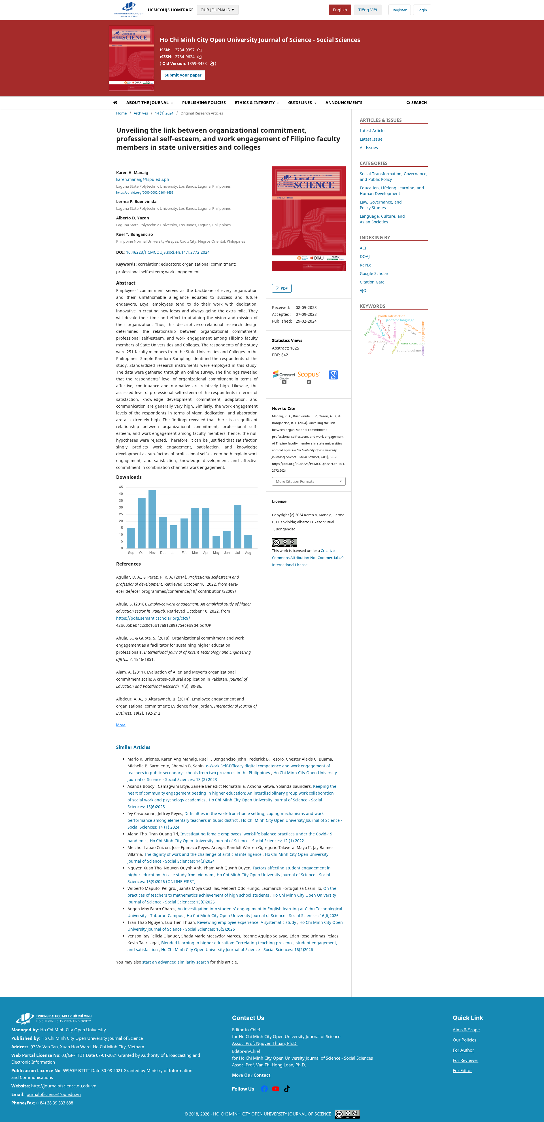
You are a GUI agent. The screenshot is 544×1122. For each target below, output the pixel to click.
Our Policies (464, 1040)
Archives (141, 113)
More (121, 725)
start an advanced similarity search (175, 962)
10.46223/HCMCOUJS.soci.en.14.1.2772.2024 (168, 252)
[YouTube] (275, 1088)
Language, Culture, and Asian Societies (382, 219)
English (340, 9)
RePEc (365, 265)
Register (400, 9)
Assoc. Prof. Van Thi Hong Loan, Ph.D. (269, 1065)
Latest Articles (373, 130)
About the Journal (148, 102)
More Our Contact (251, 1075)
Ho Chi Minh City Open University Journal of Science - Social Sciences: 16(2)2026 (237, 949)
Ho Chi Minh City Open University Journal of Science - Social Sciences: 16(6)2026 (263, 915)
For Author (463, 1050)
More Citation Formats (295, 481)
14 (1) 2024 (164, 113)
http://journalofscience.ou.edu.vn (63, 1086)
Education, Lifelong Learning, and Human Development (392, 190)
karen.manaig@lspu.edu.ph (142, 179)
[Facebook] (264, 1088)
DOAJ (365, 256)
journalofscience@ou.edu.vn (53, 1094)
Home (121, 113)
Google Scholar (374, 273)
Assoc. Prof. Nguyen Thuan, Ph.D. (265, 1043)
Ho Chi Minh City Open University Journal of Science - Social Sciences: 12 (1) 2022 (227, 840)
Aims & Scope (466, 1030)
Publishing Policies (204, 102)
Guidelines (300, 102)
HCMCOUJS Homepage (171, 9)
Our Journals (218, 9)
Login (422, 9)
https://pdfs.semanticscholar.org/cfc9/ (153, 618)
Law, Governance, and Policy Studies (381, 204)
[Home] (115, 103)
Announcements (344, 102)
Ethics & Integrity (255, 102)
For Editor (462, 1071)
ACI (363, 248)
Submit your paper (183, 75)
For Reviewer (465, 1060)
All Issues (369, 147)
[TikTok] (287, 1088)
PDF (284, 288)
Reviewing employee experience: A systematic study (247, 922)
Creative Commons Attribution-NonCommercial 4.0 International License (307, 557)
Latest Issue (371, 139)
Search (419, 102)
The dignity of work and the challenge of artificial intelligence (203, 854)
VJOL (364, 290)
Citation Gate (372, 282)
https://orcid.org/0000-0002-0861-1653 (144, 192)
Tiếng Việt (367, 9)
